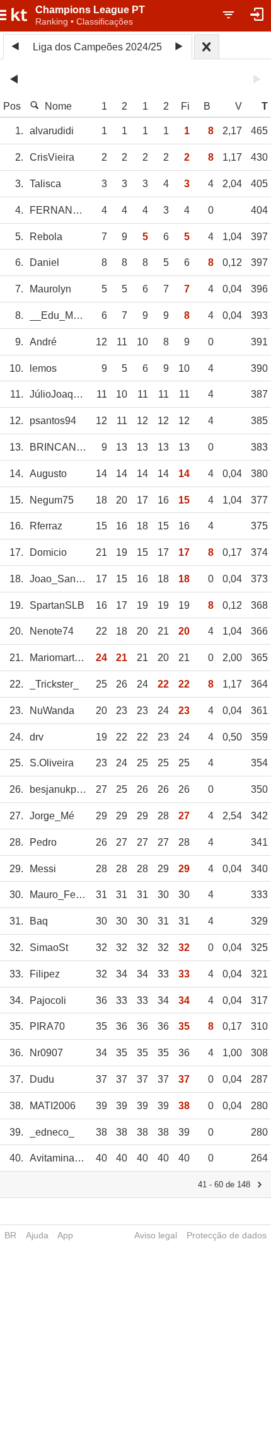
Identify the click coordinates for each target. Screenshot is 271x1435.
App (65, 1235)
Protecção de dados (227, 1235)
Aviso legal (155, 1235)
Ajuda (37, 1235)
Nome (58, 106)
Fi (185, 106)
